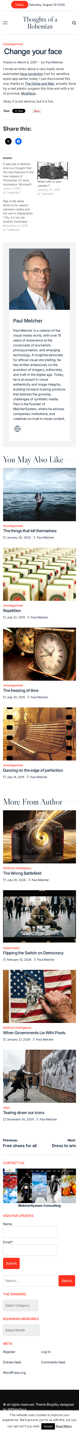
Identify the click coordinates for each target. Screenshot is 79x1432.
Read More (64, 1426)
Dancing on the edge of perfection (33, 770)
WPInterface (17, 1409)
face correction (31, 74)
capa (6, 1107)
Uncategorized (13, 44)
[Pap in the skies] (20, 215)
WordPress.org (14, 1373)
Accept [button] (48, 1426)
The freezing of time (20, 690)
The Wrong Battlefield (22, 873)
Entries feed (12, 1362)
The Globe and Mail (39, 83)
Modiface (28, 93)
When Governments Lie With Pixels (34, 1032)
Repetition (12, 610)
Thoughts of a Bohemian (40, 23)
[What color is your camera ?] (52, 171)
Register (9, 1352)
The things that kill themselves (29, 530)
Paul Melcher (54, 62)
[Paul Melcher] (39, 279)
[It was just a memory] (20, 178)
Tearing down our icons (23, 1112)
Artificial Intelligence (17, 868)
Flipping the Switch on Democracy (33, 952)
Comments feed (53, 1362)
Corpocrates (11, 948)
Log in (45, 1352)
